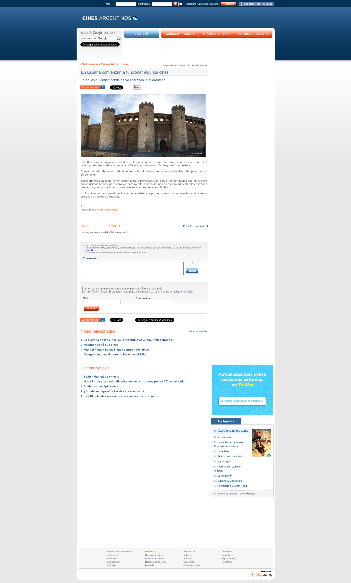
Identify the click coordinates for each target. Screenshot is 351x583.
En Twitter (112, 565)
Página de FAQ (229, 558)
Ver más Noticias (198, 331)
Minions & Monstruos (230, 480)
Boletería (149, 565)
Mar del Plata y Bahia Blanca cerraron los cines (116, 349)
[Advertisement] (198, 49)
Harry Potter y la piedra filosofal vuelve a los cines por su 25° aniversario (134, 381)
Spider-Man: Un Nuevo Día (233, 431)
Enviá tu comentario (194, 226)
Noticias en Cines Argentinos (105, 64)
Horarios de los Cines (156, 562)
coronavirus (111, 209)
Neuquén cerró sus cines (101, 344)
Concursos (188, 562)
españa (101, 209)
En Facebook (113, 562)
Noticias (187, 555)
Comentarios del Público (101, 226)
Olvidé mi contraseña (207, 4)
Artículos (187, 558)
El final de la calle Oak (230, 456)
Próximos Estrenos (154, 558)
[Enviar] (192, 270)
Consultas (227, 555)
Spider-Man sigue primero (101, 376)
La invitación (225, 475)
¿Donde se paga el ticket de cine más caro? (114, 391)
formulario (90, 250)
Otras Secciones (191, 565)
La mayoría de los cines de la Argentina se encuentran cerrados (128, 339)
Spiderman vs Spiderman (101, 386)
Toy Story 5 (224, 461)
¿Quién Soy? (113, 555)
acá (190, 291)
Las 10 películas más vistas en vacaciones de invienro (121, 396)
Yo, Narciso (224, 437)
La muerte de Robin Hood (232, 486)
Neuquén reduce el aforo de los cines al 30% (114, 354)
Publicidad (112, 558)
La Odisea (223, 451)
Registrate (228, 4)
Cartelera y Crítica (154, 555)
